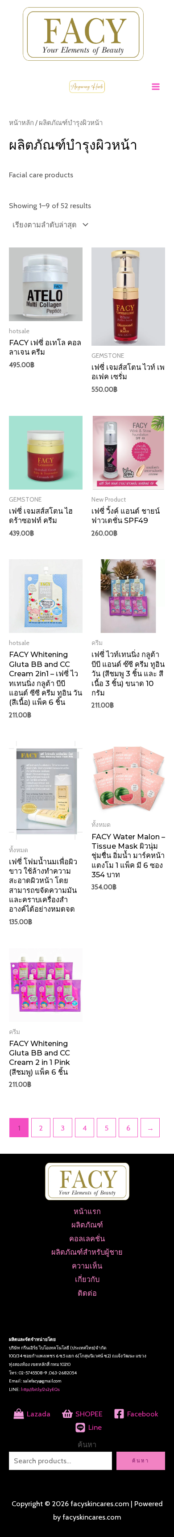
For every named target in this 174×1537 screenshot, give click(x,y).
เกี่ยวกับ (87, 1279)
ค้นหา (87, 1444)
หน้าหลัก (21, 122)
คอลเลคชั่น (87, 1238)
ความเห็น (87, 1265)
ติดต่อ (87, 1293)
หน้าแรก (87, 1211)
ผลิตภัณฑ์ (87, 1224)
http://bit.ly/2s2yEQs (40, 1389)
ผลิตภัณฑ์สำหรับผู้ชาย (87, 1252)
